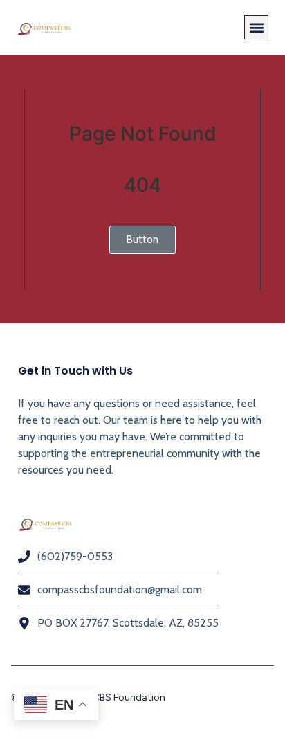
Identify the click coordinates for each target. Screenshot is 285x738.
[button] (256, 27)
